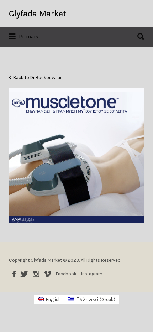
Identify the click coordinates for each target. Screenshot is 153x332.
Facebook (14, 274)
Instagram (36, 274)
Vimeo (47, 274)
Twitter (24, 274)
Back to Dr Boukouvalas (38, 77)
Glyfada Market (37, 14)
